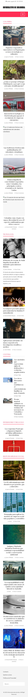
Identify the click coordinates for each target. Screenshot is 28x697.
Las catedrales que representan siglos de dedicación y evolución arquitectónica (19, 366)
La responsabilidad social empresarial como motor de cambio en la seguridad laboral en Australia (14, 586)
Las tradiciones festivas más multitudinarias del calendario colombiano (14, 150)
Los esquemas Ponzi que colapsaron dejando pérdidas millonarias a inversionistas (14, 432)
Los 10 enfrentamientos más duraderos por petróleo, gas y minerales (14, 484)
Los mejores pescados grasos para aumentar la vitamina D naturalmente (13, 311)
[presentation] (4, 439)
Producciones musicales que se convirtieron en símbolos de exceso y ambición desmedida (14, 620)
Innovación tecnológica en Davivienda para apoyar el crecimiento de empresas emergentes (14, 117)
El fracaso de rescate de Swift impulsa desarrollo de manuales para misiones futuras (14, 263)
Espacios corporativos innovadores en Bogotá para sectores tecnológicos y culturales (14, 51)
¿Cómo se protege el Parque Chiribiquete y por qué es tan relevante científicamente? (14, 84)
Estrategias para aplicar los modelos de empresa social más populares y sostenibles (14, 516)
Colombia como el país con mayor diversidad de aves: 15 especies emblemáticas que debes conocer (14, 221)
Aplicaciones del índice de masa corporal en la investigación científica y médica (13, 344)
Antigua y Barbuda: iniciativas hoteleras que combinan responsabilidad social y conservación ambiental (14, 550)
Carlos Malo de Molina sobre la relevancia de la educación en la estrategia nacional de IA (14, 654)
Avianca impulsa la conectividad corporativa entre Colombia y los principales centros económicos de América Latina (14, 185)
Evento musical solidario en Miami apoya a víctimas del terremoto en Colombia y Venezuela (19, 406)
